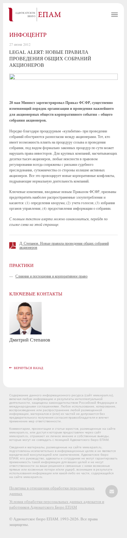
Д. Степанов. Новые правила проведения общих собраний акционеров (64, 245)
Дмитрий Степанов (29, 339)
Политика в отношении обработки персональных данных (52, 490)
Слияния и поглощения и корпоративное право (51, 275)
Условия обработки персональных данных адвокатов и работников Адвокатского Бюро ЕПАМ (56, 504)
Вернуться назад (28, 368)
